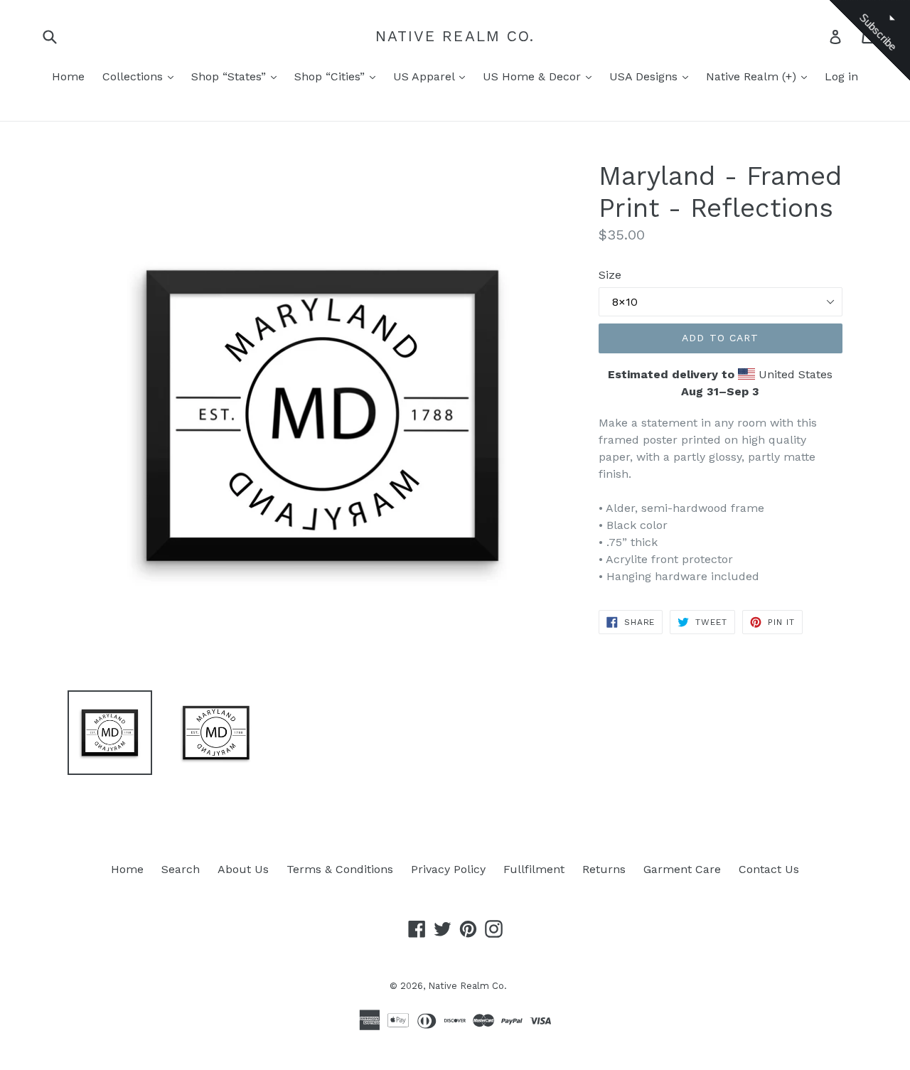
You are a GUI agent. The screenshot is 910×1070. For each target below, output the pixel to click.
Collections (134, 76)
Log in (841, 76)
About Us (243, 869)
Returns (604, 869)
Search (180, 869)
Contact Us (769, 869)
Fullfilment (533, 869)
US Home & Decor (533, 76)
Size (610, 275)
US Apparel (425, 76)
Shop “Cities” (331, 76)
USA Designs (645, 76)
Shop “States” (230, 76)
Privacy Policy (448, 869)
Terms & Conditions (340, 869)
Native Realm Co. (455, 36)
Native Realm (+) (753, 76)
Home (68, 76)
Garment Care (682, 869)
